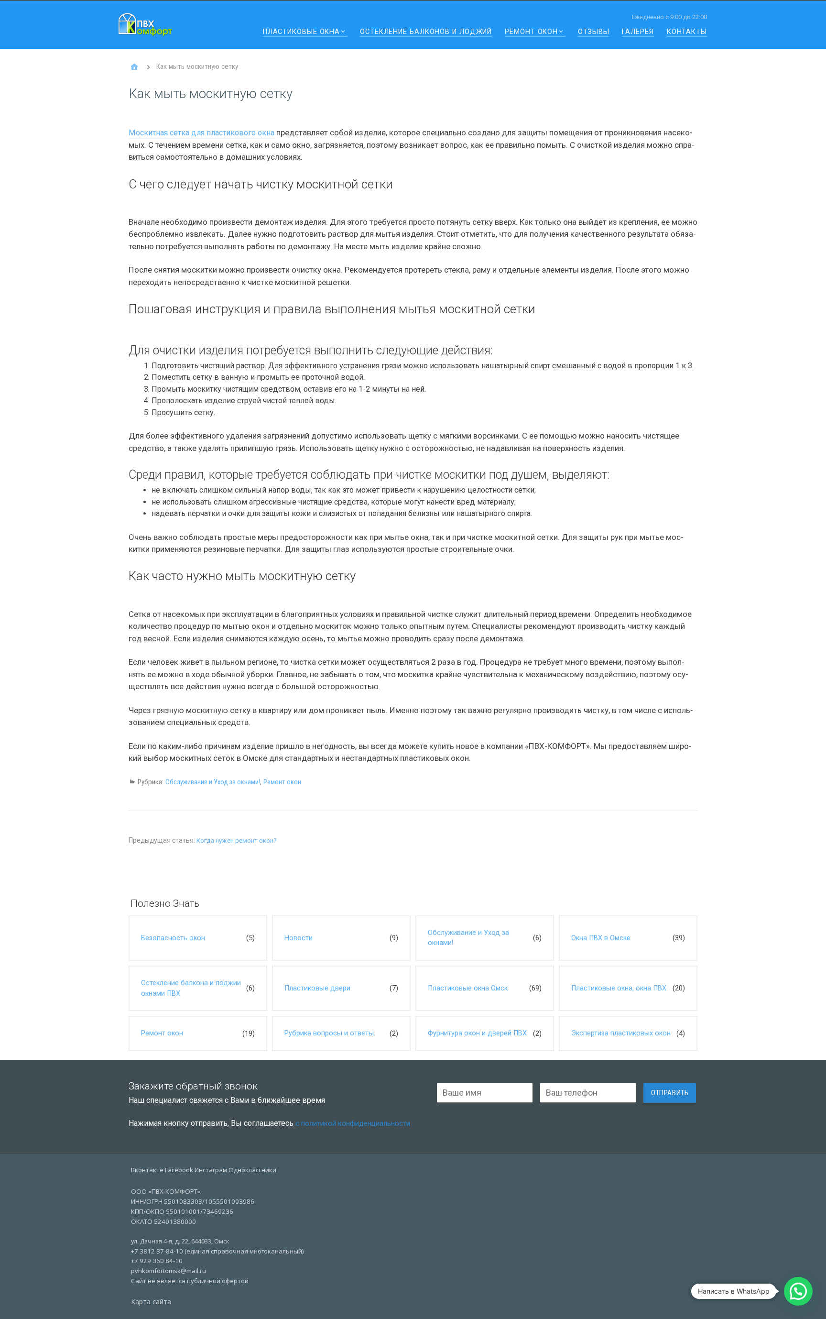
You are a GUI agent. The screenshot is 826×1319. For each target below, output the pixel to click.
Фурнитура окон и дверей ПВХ (477, 1033)
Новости (298, 938)
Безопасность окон (173, 938)
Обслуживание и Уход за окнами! (212, 782)
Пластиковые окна (301, 32)
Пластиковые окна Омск (468, 988)
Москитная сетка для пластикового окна (201, 132)
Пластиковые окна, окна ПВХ (618, 988)
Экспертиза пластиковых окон (621, 1033)
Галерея (637, 32)
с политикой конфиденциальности (352, 1123)
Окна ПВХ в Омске (600, 938)
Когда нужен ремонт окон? (236, 840)
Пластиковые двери (317, 988)
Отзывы (593, 32)
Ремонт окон (531, 32)
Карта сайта (151, 1301)
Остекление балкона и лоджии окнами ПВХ (191, 988)
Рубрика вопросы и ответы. (329, 1033)
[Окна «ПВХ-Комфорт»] (134, 67)
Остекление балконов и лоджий (426, 32)
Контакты (687, 32)
